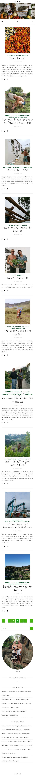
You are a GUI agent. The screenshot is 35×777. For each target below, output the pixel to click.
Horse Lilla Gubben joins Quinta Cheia (17, 463)
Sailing (17, 521)
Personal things (23, 459)
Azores (18, 326)
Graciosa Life (10, 459)
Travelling (20, 328)
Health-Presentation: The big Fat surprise (15, 699)
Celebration (10, 391)
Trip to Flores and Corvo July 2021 (17, 332)
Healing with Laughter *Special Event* (14, 711)
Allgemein (11, 55)
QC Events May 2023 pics (10, 715)
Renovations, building (22, 167)
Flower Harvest (18, 58)
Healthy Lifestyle (17, 394)
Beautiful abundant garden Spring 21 (17, 588)
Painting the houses (17, 170)
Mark (3, 733)
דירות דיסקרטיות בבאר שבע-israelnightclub (13, 741)
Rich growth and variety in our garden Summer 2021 (17, 121)
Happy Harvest (22, 55)
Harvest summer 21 (17, 278)
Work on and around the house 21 (17, 229)
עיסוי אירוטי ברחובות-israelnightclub (12, 726)
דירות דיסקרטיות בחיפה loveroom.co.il (12, 749)
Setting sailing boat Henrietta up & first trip (17, 526)
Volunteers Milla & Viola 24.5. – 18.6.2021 (17, 400)
